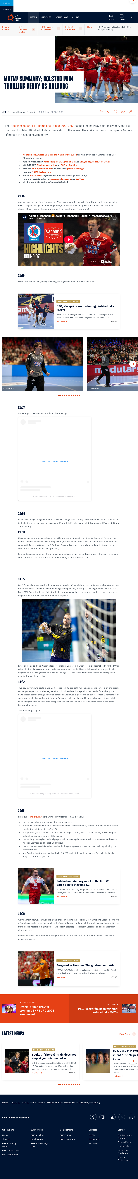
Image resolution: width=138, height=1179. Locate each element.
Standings (61, 17)
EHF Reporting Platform (125, 1136)
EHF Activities (37, 1135)
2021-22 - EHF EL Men (70, 28)
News (33, 17)
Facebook (66, 179)
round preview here (42, 168)
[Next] (132, 364)
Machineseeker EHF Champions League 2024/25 (41, 126)
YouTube (80, 179)
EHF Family (94, 1139)
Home (5, 1102)
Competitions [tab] (7, 9)
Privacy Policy (124, 1142)
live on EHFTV (37, 175)
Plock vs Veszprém (46, 165)
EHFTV (92, 1135)
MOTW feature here (41, 172)
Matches (46, 17)
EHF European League (23, 29)
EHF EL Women (67, 1139)
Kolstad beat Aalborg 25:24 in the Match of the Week (50, 154)
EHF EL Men (65, 1135)
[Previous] (5, 364)
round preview (35, 816)
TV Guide (93, 1143)
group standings (75, 168)
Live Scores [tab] (6, 3)
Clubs (75, 17)
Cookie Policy (124, 1146)
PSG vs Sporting (69, 165)
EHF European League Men (46, 28)
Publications (37, 1139)
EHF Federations (10, 1154)
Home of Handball (6, 28)
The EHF (6, 1139)
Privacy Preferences (124, 1158)
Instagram (54, 179)
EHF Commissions (11, 1150)
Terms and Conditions (123, 1152)
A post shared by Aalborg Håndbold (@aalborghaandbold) (54, 793)
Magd (46, 161)
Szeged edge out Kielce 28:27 (95, 161)
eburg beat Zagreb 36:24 (62, 161)
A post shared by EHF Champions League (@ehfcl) (55, 496)
